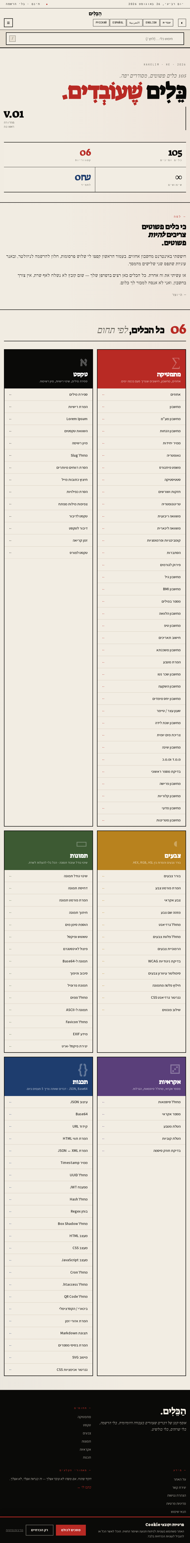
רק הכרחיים (39, 1530)
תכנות (87, 1457)
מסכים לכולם (70, 1530)
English (151, 22)
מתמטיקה (84, 1417)
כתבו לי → (84, 1487)
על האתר (180, 1479)
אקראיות (85, 1449)
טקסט (87, 1425)
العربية (134, 22)
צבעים (87, 1433)
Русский (101, 22)
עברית (167, 22)
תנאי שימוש (178, 1511)
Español (118, 22)
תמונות (86, 1441)
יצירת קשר (179, 1487)
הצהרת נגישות (176, 1495)
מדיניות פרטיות (176, 1503)
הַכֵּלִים (95, 13)
